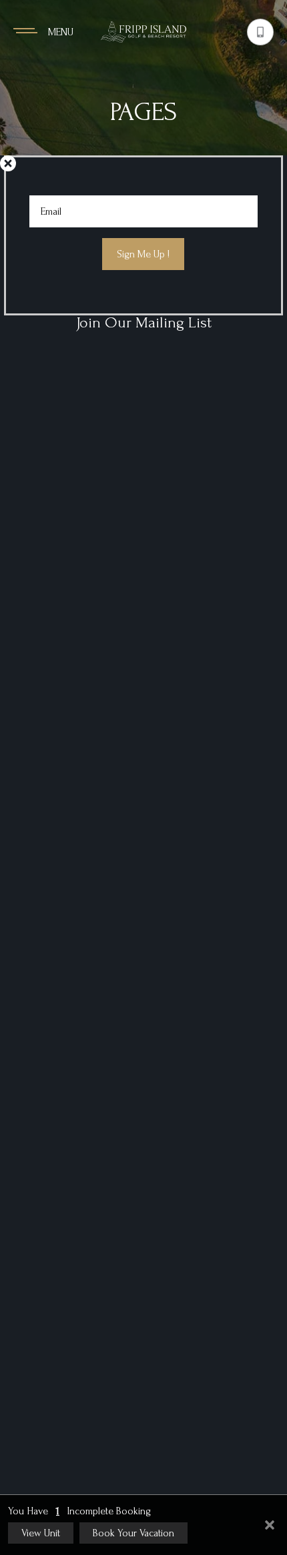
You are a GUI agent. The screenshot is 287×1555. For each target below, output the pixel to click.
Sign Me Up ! (143, 254)
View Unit (40, 1533)
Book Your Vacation (133, 1533)
